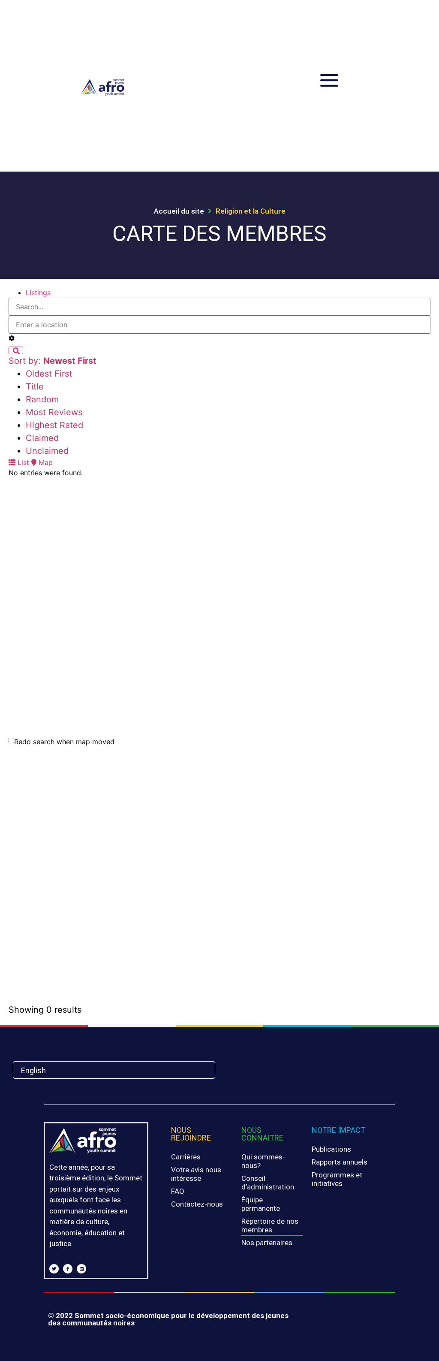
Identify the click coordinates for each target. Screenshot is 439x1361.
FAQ (177, 1191)
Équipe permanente (260, 1204)
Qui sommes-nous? (263, 1161)
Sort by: (52, 361)
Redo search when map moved (64, 741)
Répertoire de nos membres (269, 1225)
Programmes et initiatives (337, 1179)
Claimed (42, 438)
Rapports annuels (339, 1162)
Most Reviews (54, 412)
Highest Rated (54, 425)
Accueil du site (179, 211)
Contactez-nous (197, 1204)
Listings (38, 292)
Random (42, 399)
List (22, 462)
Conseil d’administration (267, 1182)
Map (44, 462)
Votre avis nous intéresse (196, 1174)
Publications (331, 1149)
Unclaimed (47, 451)
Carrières (186, 1157)
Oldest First (49, 373)
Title (35, 386)
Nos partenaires (266, 1242)
